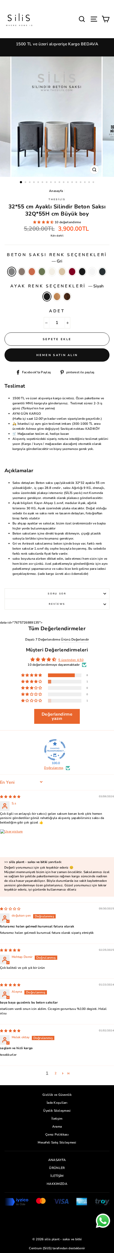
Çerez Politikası (57, 1134)
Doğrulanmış (53, 768)
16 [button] (85, 182)
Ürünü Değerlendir (75, 639)
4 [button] (34, 182)
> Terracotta (32, 271)
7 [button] (47, 182)
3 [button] (30, 182)
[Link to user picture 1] (12, 842)
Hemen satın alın (57, 355)
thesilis (57, 199)
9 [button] (55, 182)
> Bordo (72, 271)
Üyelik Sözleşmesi (57, 1111)
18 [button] (94, 182)
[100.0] (54, 749)
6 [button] (43, 182)
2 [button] (26, 182)
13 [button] (72, 182)
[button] (44, 222)
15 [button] (81, 182)
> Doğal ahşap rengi (57, 296)
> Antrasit (102, 271)
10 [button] (60, 182)
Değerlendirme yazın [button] (57, 716)
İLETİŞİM (56, 1176)
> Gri (12, 271)
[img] (10, 797)
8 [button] (51, 182)
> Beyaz (92, 271)
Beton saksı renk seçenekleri (57, 258)
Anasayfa (56, 191)
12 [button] (68, 182)
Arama (57, 1126)
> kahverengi (67, 296)
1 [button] (21, 182)
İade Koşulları (57, 1103)
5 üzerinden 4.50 (71, 660)
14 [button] (77, 182)
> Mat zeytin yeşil (42, 271)
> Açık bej (62, 271)
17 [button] (89, 182)
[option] (57, 44)
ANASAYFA (57, 1160)
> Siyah (82, 271)
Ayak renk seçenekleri (56, 286)
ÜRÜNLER (57, 1168)
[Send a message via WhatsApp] (103, 1220)
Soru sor (57, 593)
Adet (57, 311)
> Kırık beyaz (52, 271)
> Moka (22, 271)
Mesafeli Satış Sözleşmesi (57, 1142)
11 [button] (64, 182)
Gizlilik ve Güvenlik (57, 1095)
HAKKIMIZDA (57, 1184)
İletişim (56, 1118)
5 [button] (38, 182)
